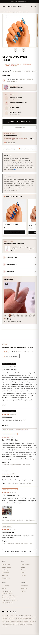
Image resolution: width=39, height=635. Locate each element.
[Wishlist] (31, 6)
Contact (23, 575)
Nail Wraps (5, 570)
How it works (10, 142)
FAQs (4, 588)
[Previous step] (6, 297)
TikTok (23, 591)
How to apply (25, 564)
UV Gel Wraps (6, 567)
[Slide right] (23, 50)
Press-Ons (5, 572)
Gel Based (10, 12)
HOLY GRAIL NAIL (15, 6)
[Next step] (33, 297)
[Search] (26, 6)
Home (3, 12)
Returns (23, 570)
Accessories (6, 578)
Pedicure (5, 575)
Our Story (5, 585)
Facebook (24, 588)
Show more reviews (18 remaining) (18, 551)
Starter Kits (6, 564)
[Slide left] (15, 50)
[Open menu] (4, 6)
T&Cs (22, 572)
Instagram (24, 585)
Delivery (23, 567)
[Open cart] (35, 6)
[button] (19, 71)
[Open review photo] (7, 510)
